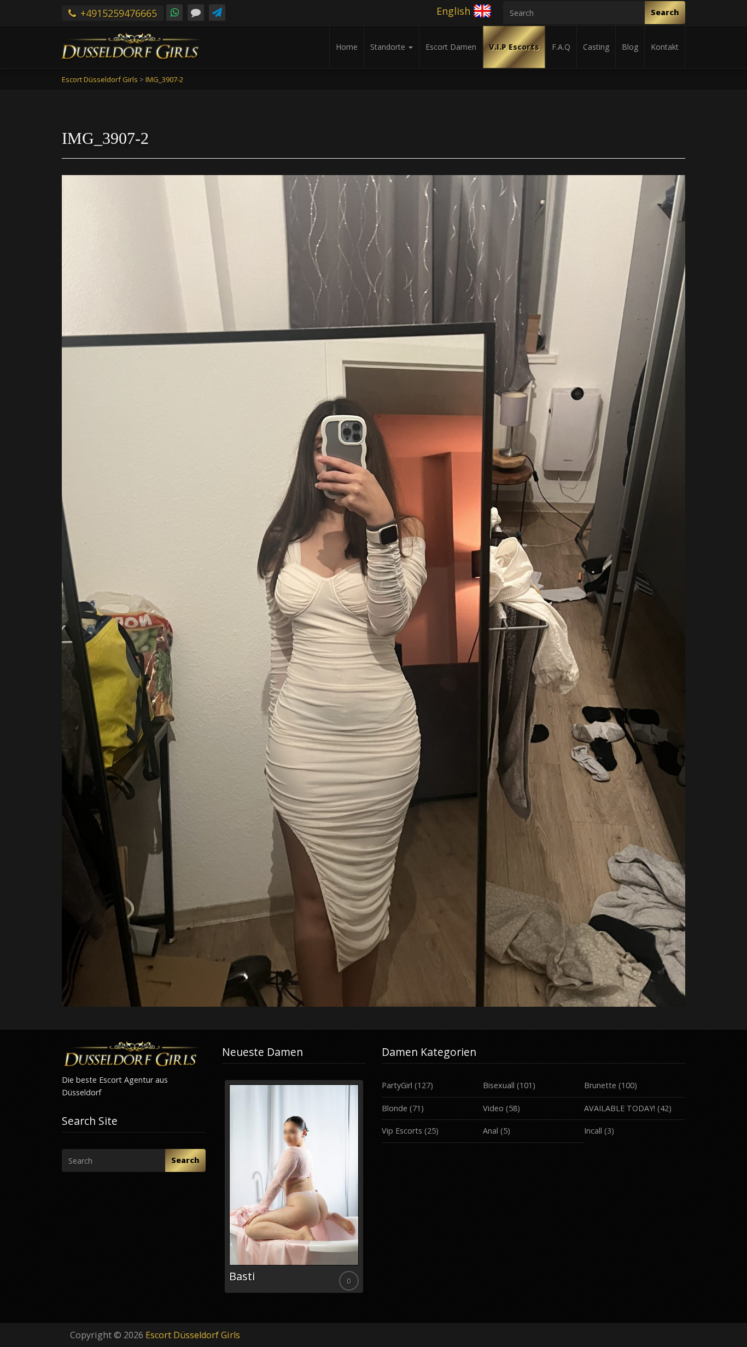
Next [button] (365, 1190)
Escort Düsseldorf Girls (192, 1335)
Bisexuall (499, 1085)
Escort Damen (450, 47)
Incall (593, 1130)
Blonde (394, 1108)
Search (665, 12)
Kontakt (665, 47)
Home (347, 47)
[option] (294, 1186)
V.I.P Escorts (514, 47)
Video (493, 1108)
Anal (490, 1130)
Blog (630, 47)
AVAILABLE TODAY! (619, 1108)
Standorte (388, 47)
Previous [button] (222, 1190)
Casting (596, 47)
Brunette (600, 1085)
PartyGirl (397, 1085)
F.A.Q (561, 47)
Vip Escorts (402, 1130)
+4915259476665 (117, 13)
